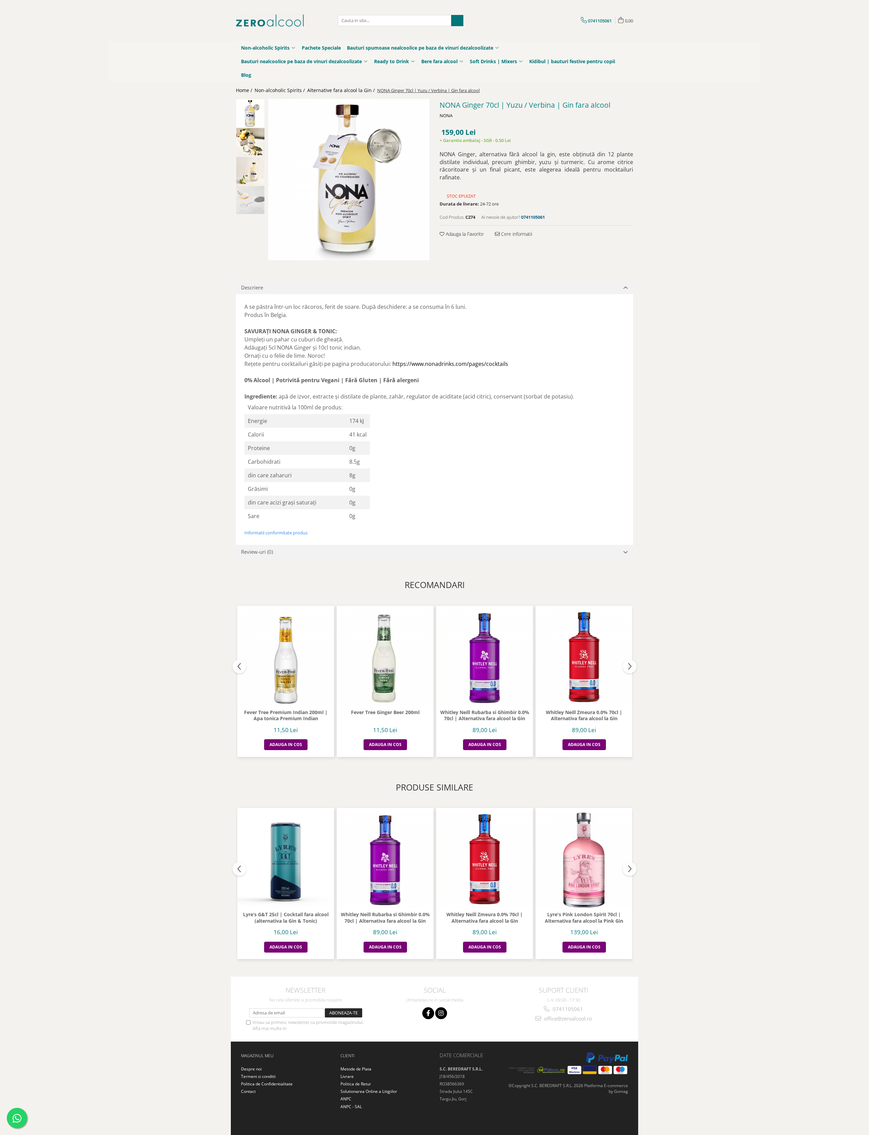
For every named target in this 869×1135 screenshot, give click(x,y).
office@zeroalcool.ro (567, 1018)
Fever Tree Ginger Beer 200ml (385, 712)
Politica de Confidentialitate (315, 1028)
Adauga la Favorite (464, 234)
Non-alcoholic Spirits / (280, 90)
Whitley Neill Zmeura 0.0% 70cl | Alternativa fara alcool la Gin (584, 715)
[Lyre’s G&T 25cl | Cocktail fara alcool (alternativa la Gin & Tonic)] (285, 859)
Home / (245, 90)
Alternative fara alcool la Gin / (341, 90)
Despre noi (251, 1069)
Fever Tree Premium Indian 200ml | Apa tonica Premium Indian (286, 715)
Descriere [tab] (252, 287)
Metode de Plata (355, 1069)
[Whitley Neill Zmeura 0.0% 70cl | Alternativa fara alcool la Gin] (584, 657)
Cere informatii (516, 234)
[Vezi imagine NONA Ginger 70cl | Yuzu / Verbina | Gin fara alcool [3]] (250, 200)
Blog (246, 75)
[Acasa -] (270, 21)
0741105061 (567, 1009)
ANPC (345, 1099)
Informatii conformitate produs (276, 533)
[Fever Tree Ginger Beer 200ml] (385, 657)
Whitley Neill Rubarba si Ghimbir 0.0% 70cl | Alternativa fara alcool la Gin (484, 715)
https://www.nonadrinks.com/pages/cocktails (450, 364)
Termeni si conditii (258, 1076)
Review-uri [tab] (257, 551)
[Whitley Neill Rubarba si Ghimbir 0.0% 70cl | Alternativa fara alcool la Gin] (484, 657)
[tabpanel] (348, 179)
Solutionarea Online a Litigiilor (368, 1091)
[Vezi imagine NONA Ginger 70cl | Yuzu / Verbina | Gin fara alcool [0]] (250, 113)
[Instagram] (441, 1013)
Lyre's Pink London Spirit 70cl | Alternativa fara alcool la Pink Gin (584, 917)
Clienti (347, 1056)
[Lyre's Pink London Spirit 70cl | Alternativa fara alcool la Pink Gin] (584, 859)
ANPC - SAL (351, 1107)
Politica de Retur (355, 1084)
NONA (446, 115)
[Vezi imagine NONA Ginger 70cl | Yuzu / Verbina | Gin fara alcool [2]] (250, 171)
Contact (248, 1091)
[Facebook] (428, 1013)
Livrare (347, 1076)
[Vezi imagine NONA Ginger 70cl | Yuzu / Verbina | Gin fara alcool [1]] (250, 142)
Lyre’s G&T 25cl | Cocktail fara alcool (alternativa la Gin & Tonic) (286, 917)
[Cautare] (457, 20)
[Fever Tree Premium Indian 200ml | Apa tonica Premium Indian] (285, 657)
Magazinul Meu (257, 1056)
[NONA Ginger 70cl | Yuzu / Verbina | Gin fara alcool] (348, 179)
